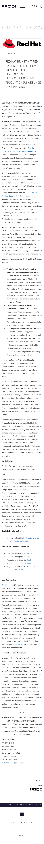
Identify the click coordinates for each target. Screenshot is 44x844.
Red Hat (29, 553)
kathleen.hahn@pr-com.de (13, 763)
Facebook (31, 566)
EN (35, 6)
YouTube (10, 570)
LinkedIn (21, 570)
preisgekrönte (19, 644)
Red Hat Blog (27, 563)
